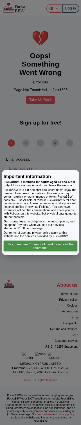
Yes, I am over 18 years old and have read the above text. (41, 245)
